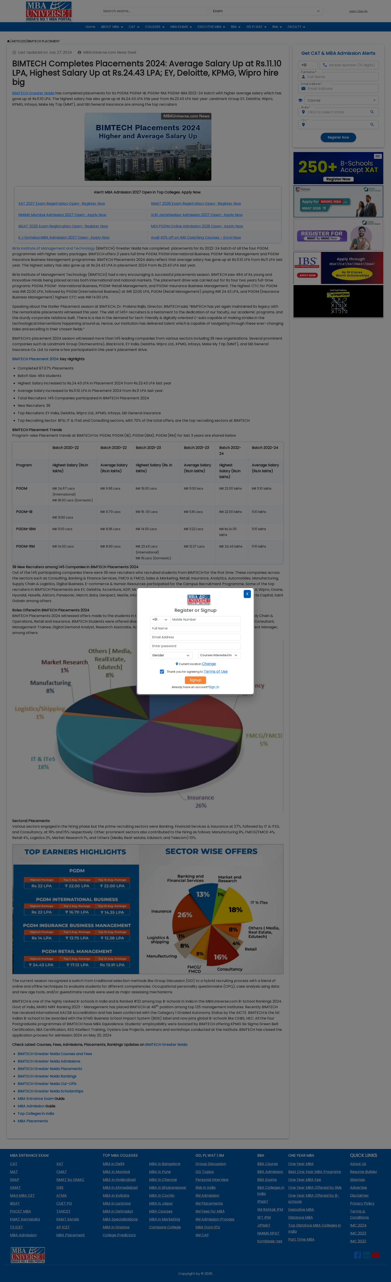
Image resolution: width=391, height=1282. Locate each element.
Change (209, 663)
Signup (195, 680)
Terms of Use (216, 671)
